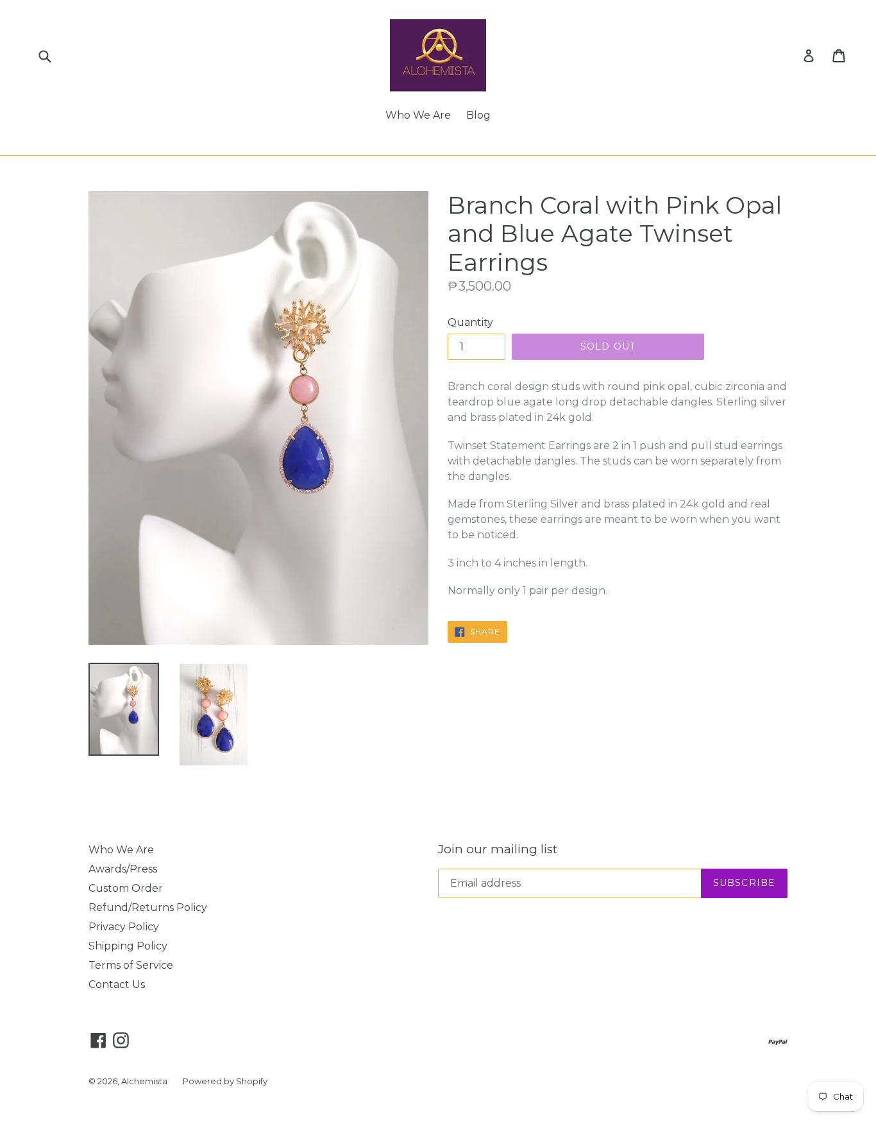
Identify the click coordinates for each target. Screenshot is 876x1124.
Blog (478, 115)
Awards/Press (122, 869)
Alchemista (144, 1081)
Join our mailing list (497, 849)
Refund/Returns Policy (147, 907)
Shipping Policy (127, 946)
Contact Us (116, 984)
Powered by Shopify (225, 1081)
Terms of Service (130, 965)
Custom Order (125, 888)
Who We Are (418, 115)
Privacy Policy (123, 927)
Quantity (470, 322)
